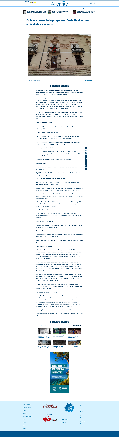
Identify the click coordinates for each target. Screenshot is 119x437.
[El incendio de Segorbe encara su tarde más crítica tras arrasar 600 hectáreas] (74, 342)
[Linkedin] (65, 86)
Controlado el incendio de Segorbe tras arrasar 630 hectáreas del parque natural (44, 347)
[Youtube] (81, 418)
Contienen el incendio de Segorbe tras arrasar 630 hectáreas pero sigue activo (58, 347)
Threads (83, 423)
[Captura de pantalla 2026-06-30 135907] (59, 372)
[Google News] (50, 86)
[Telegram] (59, 86)
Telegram (83, 411)
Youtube (83, 417)
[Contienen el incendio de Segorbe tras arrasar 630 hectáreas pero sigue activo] (59, 342)
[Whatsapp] (52, 86)
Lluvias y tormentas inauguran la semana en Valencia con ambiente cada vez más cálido (44, 336)
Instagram (83, 405)
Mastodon (83, 421)
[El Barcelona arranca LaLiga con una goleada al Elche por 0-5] (49, 12)
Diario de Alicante (88, 80)
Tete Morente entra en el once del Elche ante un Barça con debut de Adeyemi (74, 336)
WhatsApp (83, 415)
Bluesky (83, 419)
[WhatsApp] (81, 416)
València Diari (63, 422)
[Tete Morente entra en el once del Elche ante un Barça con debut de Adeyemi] (74, 12)
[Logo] (59, 3)
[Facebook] (56, 86)
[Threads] (81, 424)
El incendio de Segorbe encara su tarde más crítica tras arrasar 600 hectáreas (74, 347)
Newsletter (27, 1)
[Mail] (81, 410)
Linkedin (83, 407)
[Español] (35, 2)
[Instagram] (54, 86)
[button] (24, 1)
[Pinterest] (68, 86)
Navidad (39, 325)
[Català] (31, 2)
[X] (58, 86)
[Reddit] (66, 86)
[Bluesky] (63, 86)
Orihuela (43, 325)
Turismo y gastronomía (77, 325)
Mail (82, 409)
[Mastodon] (61, 86)
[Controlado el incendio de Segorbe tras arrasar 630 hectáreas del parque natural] (44, 342)
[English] (33, 2)
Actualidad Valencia (64, 419)
